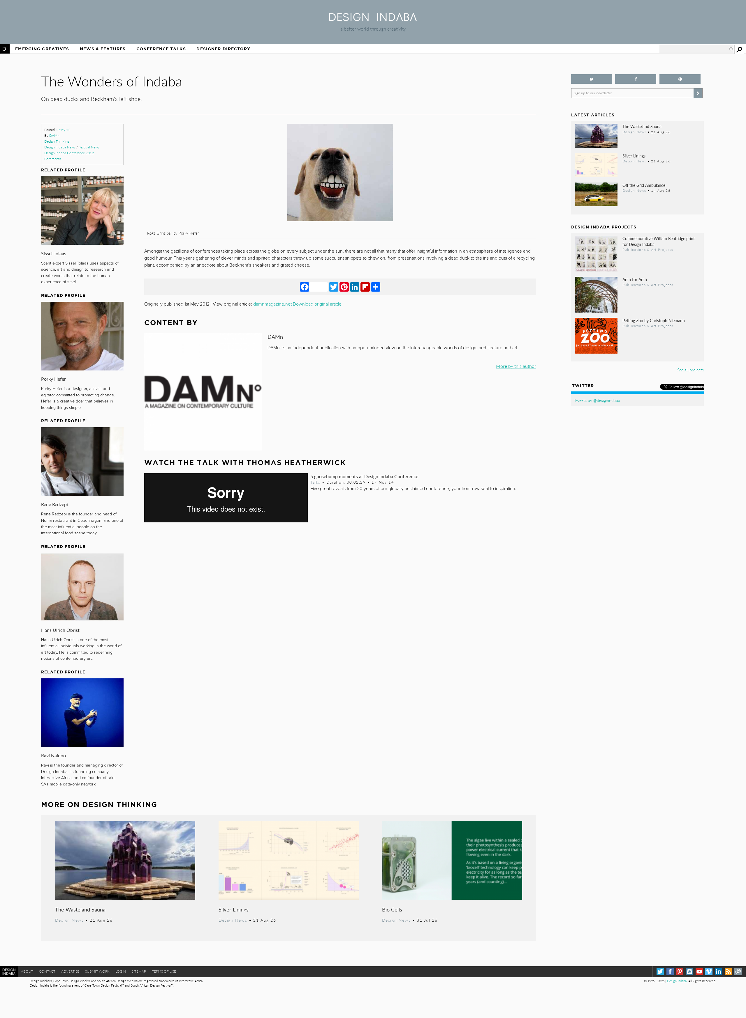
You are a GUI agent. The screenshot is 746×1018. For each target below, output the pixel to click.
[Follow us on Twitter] (591, 79)
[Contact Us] (738, 971)
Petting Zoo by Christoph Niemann (653, 320)
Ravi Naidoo (53, 755)
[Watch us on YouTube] (699, 971)
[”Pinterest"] (680, 79)
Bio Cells (392, 909)
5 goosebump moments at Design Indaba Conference (364, 476)
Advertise (70, 971)
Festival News (89, 147)
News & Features (103, 49)
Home (5, 49)
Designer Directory (223, 49)
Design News (69, 920)
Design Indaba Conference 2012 (69, 152)
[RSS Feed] (728, 971)
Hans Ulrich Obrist (60, 630)
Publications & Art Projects (647, 249)
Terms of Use (164, 971)
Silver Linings (234, 909)
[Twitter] (333, 287)
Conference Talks (161, 49)
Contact (47, 971)
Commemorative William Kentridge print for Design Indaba (658, 241)
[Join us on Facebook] (635, 79)
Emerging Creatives (42, 49)
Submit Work (97, 971)
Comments (52, 158)
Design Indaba (677, 981)
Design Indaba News (59, 147)
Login (120, 971)
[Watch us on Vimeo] (708, 971)
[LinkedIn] (354, 287)
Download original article (317, 304)
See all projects (690, 370)
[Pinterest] (344, 287)
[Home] (373, 19)
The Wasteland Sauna (80, 909)
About (27, 971)
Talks (315, 482)
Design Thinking (56, 141)
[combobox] (696, 49)
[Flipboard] (365, 287)
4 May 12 (63, 129)
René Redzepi (54, 504)
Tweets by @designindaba (597, 400)
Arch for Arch (634, 279)
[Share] (375, 287)
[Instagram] (689, 971)
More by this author (516, 366)
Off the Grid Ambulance (643, 185)
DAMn (54, 135)
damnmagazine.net (272, 304)
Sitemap (139, 971)
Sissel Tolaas (53, 253)
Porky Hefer (53, 378)
